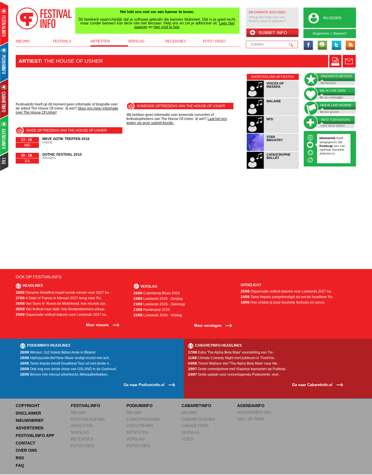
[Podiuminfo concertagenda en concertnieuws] (4, 62)
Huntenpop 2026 (151, 309)
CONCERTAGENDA (143, 419)
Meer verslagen (207, 325)
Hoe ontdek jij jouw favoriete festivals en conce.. (283, 302)
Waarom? (340, 33)
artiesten (100, 41)
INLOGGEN (332, 18)
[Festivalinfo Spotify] (322, 46)
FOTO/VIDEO (82, 446)
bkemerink (327, 138)
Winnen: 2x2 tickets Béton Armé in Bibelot (57, 352)
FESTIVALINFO (85, 405)
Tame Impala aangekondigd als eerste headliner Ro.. (287, 297)
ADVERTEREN (29, 428)
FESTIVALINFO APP (35, 435)
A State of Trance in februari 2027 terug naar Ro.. (59, 298)
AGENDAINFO (250, 405)
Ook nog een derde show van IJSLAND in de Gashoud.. (69, 369)
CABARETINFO (196, 405)
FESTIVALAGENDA (88, 419)
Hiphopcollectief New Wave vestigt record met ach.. (65, 358)
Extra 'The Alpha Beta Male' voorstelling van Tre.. (231, 352)
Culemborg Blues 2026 (156, 293)
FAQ (20, 465)
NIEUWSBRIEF (30, 420)
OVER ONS (26, 450)
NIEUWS (78, 413)
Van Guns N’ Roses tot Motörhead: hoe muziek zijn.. (61, 303)
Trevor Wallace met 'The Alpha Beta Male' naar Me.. (233, 363)
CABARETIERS (195, 426)
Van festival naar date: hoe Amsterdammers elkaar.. (61, 309)
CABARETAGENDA (198, 419)
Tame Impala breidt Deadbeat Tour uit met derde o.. (65, 363)
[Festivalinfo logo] (44, 19)
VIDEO (188, 439)
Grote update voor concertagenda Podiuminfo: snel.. (234, 374)
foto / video (214, 41)
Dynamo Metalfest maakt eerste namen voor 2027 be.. (63, 292)
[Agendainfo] (4, 135)
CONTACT (25, 443)
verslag (136, 41)
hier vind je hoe (166, 27)
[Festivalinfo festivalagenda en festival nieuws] (4, 23)
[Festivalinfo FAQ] (4, 161)
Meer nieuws (97, 325)
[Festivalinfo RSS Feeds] (350, 46)
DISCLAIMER (28, 413)
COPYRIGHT (28, 405)
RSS (20, 458)
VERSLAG (80, 432)
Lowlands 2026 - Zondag (158, 298)
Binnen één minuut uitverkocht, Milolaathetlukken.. (64, 374)
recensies (175, 41)
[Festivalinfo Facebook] (308, 46)
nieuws (23, 41)
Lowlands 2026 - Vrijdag (157, 315)
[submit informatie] (272, 33)
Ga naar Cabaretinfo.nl (312, 385)
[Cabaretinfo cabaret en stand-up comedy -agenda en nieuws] (4, 98)
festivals (62, 41)
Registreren (321, 33)
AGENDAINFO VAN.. (255, 412)
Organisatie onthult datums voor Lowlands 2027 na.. (62, 314)
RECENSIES (82, 439)
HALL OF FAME (250, 419)
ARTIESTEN (81, 426)
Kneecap (326, 146)
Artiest (29, 61)
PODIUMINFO (139, 405)
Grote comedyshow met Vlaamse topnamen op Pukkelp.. (237, 369)
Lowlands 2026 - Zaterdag (159, 304)
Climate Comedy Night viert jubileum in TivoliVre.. (232, 358)
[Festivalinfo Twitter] (336, 46)
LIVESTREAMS (139, 426)
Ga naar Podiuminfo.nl (144, 385)
